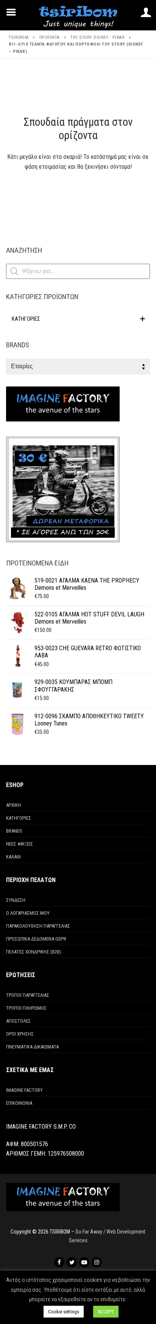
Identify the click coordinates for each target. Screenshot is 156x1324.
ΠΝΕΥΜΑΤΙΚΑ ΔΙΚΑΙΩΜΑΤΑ (32, 1047)
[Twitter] (72, 1262)
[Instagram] (97, 1262)
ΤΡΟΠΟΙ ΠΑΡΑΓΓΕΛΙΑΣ (27, 995)
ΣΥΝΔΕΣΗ (15, 900)
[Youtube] (84, 1262)
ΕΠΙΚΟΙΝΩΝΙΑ (19, 1103)
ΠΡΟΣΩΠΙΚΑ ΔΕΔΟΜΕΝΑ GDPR (36, 939)
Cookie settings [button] (63, 1311)
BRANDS (14, 831)
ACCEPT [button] (106, 1311)
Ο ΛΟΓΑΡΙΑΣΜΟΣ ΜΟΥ (28, 913)
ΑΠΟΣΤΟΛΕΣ (18, 1021)
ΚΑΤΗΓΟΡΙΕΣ (18, 818)
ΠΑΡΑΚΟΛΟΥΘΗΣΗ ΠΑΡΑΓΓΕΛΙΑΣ (38, 926)
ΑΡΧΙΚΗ (13, 805)
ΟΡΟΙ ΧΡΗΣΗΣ (20, 1034)
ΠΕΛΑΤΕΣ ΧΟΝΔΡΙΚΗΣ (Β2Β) (33, 952)
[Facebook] (59, 1262)
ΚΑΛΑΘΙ (13, 857)
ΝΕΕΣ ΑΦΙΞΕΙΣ (19, 844)
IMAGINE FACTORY (24, 1090)
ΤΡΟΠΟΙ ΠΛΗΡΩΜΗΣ (26, 1008)
